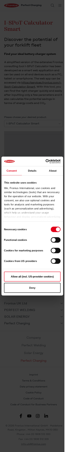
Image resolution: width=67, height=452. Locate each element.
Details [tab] (32, 170)
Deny (32, 287)
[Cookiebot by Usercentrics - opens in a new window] (45, 161)
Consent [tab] (12, 170)
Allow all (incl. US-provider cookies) (32, 276)
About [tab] (53, 170)
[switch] (55, 240)
